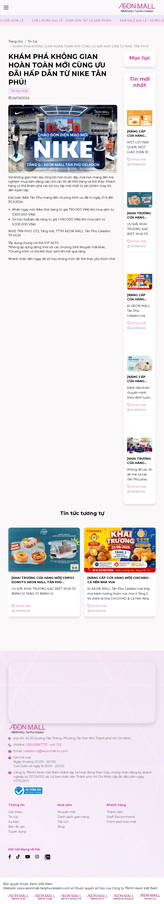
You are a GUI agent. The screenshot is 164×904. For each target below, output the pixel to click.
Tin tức (33, 41)
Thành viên (115, 812)
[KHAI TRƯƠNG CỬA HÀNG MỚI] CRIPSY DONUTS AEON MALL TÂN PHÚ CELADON (43, 582)
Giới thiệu (15, 812)
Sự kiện (13, 822)
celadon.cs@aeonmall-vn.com (45, 751)
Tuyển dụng (17, 832)
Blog (60, 827)
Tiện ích (63, 822)
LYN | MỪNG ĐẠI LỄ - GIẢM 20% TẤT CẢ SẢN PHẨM (46, 20)
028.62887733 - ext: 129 (43, 745)
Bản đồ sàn (16, 827)
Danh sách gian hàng (73, 817)
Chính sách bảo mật (121, 822)
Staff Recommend (121, 817)
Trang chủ (15, 41)
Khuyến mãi (66, 812)
